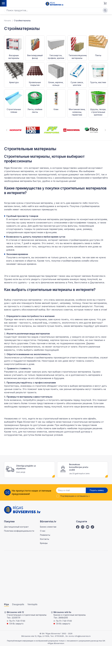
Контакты (44, 539)
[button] (6, 130)
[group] (16, 130)
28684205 (63, 617)
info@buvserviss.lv (83, 636)
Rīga (6, 604)
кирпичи (54, 340)
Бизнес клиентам (48, 527)
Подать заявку (97, 490)
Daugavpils (18, 604)
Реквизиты (45, 535)
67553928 (59, 636)
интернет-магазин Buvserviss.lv (88, 276)
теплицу (76, 303)
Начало (7, 21)
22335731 (16, 617)
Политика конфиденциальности (19, 531)
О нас (42, 531)
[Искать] (105, 10)
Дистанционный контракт (16, 527)
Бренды (44, 543)
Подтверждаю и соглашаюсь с (75, 496)
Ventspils (32, 604)
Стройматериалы (22, 21)
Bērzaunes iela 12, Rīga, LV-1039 (35, 636)
